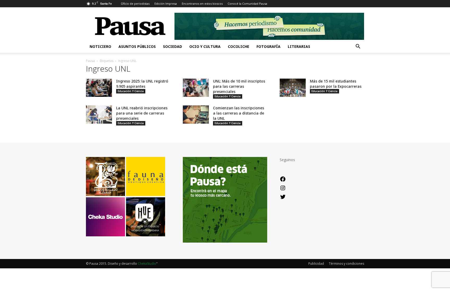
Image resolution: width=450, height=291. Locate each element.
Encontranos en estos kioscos (202, 3)
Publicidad (316, 263)
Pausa (90, 61)
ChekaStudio (147, 263)
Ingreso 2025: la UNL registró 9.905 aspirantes (142, 84)
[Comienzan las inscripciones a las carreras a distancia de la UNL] (196, 114)
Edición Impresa (165, 3)
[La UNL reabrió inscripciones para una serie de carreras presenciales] (99, 114)
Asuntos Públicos (137, 46)
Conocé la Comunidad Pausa (247, 3)
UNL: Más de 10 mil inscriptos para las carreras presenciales (239, 86)
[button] (358, 47)
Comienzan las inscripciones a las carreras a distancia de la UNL (238, 113)
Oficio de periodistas (135, 3)
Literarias (299, 46)
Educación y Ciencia (131, 91)
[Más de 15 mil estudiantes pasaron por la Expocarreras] (293, 88)
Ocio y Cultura (205, 46)
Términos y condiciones (346, 263)
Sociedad (172, 46)
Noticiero (100, 46)
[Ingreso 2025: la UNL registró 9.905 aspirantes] (99, 88)
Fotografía (268, 46)
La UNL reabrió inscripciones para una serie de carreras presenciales (141, 113)
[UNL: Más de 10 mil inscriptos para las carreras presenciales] (196, 88)
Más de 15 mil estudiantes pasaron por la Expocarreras (335, 84)
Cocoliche (238, 46)
